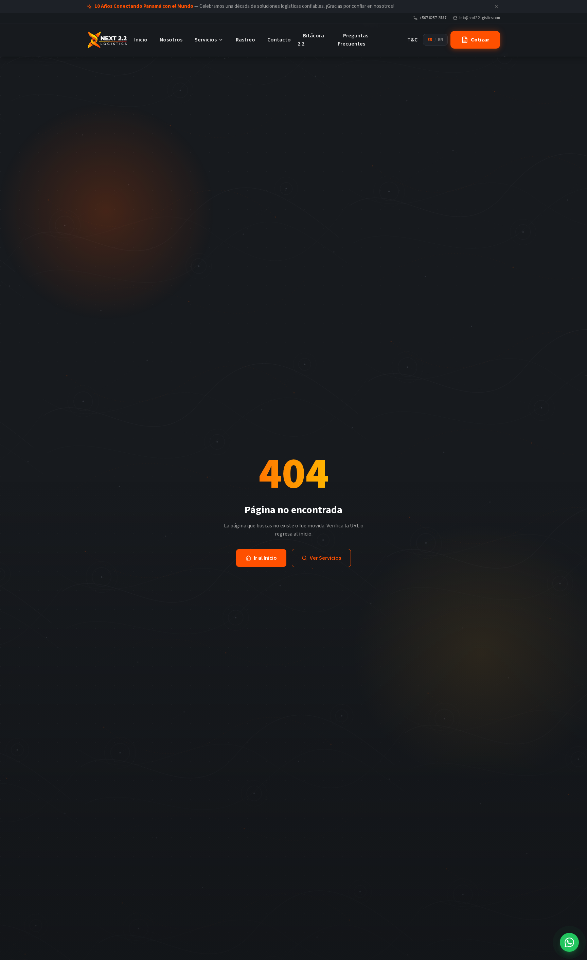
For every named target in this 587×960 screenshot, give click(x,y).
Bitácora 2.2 (311, 40)
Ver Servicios (325, 558)
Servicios (206, 39)
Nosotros (171, 39)
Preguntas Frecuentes (353, 40)
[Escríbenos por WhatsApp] (569, 942)
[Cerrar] (496, 6)
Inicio (140, 39)
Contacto (279, 39)
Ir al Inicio (265, 558)
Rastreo (245, 39)
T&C (412, 39)
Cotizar (480, 39)
